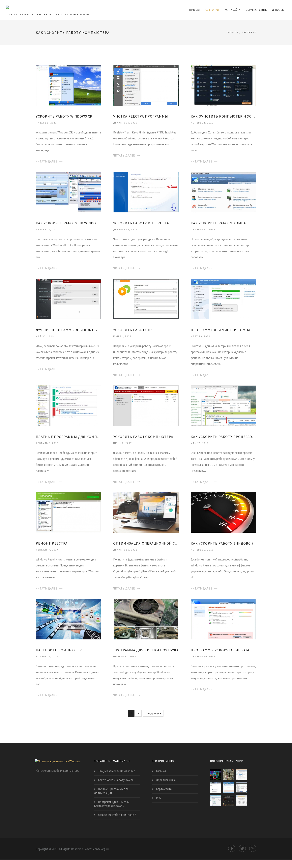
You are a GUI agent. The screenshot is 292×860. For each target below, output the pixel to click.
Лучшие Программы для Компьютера (68, 330)
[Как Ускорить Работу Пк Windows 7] (68, 192)
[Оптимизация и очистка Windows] (48, 7)
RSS (158, 798)
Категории (212, 10)
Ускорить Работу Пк (133, 330)
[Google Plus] (252, 848)
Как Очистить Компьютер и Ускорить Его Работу (223, 116)
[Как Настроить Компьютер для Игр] (241, 774)
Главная (194, 10)
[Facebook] (231, 848)
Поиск (279, 10)
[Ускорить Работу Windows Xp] (68, 85)
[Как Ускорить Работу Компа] (223, 192)
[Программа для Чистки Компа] (223, 298)
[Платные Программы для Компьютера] (68, 405)
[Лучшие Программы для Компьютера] (68, 298)
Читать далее (46, 161)
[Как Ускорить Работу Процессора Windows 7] (223, 405)
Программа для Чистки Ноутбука (146, 650)
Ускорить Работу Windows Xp (64, 116)
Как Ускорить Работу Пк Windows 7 (68, 223)
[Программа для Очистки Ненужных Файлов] (241, 800)
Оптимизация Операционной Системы (146, 543)
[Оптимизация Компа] (215, 800)
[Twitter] (242, 848)
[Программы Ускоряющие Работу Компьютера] (223, 619)
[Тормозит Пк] (228, 774)
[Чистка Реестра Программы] (146, 85)
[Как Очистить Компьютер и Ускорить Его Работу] (223, 85)
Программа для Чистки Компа (220, 330)
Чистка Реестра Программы (140, 116)
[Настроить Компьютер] (68, 619)
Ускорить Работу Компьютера (143, 436)
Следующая (153, 713)
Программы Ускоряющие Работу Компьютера (223, 650)
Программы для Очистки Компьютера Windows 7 (112, 804)
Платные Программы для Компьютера (68, 436)
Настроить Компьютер (59, 650)
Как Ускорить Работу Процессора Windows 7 (223, 436)
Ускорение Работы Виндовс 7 (117, 815)
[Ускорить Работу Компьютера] (146, 405)
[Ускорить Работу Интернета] (146, 192)
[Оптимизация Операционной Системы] (146, 512)
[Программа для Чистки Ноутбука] (146, 619)
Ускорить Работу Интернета (141, 223)
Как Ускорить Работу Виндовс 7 (222, 543)
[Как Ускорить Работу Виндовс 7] (223, 512)
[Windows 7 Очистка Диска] (228, 787)
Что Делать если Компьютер (116, 771)
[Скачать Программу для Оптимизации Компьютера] (228, 800)
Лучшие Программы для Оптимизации (111, 791)
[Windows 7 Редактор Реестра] (215, 774)
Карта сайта (233, 10)
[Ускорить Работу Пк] (146, 298)
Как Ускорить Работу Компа (218, 223)
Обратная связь (256, 10)
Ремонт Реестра (52, 543)
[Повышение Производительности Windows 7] (215, 787)
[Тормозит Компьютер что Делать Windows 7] (241, 787)
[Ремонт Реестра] (68, 512)
